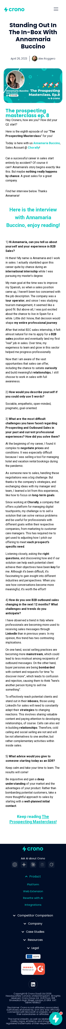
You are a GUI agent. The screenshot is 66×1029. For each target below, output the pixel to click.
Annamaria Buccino (46, 143)
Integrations (33, 905)
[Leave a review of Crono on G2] (33, 969)
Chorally (33, 147)
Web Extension (33, 891)
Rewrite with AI (33, 898)
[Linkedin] (33, 984)
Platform (33, 884)
